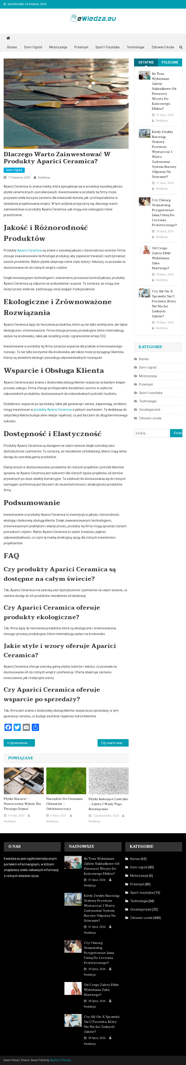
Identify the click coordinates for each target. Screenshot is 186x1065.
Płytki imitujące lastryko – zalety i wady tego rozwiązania (108, 804)
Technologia (135, 47)
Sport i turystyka (107, 47)
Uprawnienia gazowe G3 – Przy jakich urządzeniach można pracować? (22, 743)
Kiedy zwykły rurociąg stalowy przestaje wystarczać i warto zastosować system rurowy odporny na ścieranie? (164, 154)
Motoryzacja (58, 47)
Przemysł (81, 47)
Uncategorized (149, 409)
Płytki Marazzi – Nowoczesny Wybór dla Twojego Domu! (22, 803)
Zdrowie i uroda (163, 47)
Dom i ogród (33, 47)
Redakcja (44, 177)
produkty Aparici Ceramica (53, 409)
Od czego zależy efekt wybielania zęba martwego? (161, 258)
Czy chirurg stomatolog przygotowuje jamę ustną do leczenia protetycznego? (164, 213)
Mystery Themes (60, 1060)
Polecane (170, 62)
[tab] (146, 62)
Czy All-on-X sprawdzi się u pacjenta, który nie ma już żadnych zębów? (164, 304)
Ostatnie (146, 62)
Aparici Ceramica (29, 250)
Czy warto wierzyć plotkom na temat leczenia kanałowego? (115, 743)
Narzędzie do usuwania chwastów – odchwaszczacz (64, 803)
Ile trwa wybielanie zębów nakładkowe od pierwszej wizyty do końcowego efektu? (164, 91)
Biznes (12, 47)
